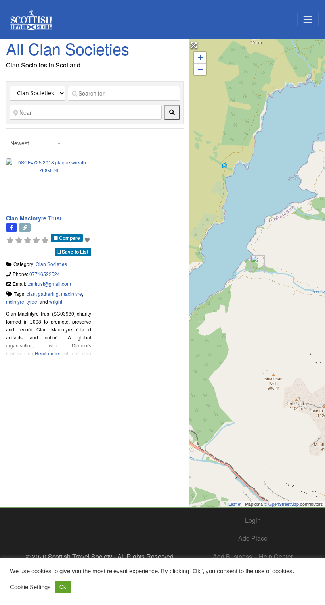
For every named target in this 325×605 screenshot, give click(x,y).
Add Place (253, 538)
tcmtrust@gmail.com (49, 283)
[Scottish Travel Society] (31, 18)
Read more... (49, 353)
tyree (32, 301)
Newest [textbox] (19, 143)
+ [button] (200, 57)
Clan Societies (51, 263)
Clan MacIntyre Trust (34, 218)
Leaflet (234, 504)
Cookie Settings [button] (30, 587)
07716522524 (44, 273)
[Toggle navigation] (308, 19)
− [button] (200, 69)
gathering (48, 293)
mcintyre (15, 301)
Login (253, 520)
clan (31, 293)
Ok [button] (62, 587)
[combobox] (35, 143)
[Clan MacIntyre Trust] (257, 264)
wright (55, 301)
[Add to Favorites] (88, 239)
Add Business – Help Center (253, 556)
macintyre (71, 293)
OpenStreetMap (283, 504)
